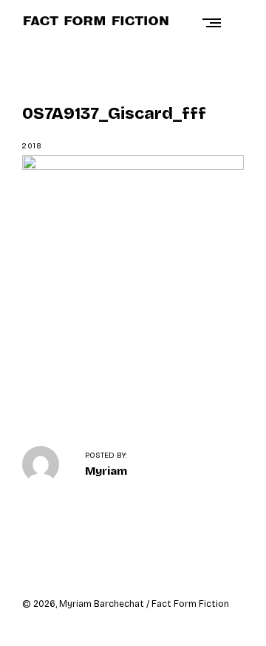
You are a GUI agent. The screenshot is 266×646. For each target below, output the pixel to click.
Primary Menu (215, 22)
